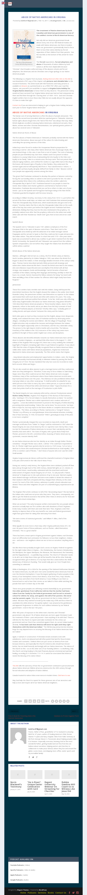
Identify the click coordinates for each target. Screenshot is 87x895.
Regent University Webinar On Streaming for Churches (52, 787)
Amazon (24, 86)
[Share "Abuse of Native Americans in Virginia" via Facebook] (26, 701)
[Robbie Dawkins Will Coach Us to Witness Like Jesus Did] (69, 774)
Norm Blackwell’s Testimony (16, 784)
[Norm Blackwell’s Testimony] (17, 774)
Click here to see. (64, 675)
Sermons (42, 892)
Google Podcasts (16, 880)
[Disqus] (43, 829)
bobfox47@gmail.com (29, 21)
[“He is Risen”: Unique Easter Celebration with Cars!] (34, 774)
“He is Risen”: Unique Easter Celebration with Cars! (34, 785)
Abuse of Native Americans (29, 112)
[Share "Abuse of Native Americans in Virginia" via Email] (38, 701)
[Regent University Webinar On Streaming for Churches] (52, 774)
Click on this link (64, 79)
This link (15, 666)
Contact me (17, 105)
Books (51, 892)
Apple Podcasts (16, 875)
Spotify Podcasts (16, 870)
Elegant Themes (23, 890)
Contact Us (60, 892)
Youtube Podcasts (17, 865)
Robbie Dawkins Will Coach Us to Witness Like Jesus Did (68, 787)
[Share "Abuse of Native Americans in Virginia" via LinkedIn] (34, 701)
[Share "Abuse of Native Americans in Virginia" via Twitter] (30, 701)
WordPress (43, 890)
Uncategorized (55, 21)
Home (23, 892)
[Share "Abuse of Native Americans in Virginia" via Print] (43, 701)
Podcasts (32, 892)
